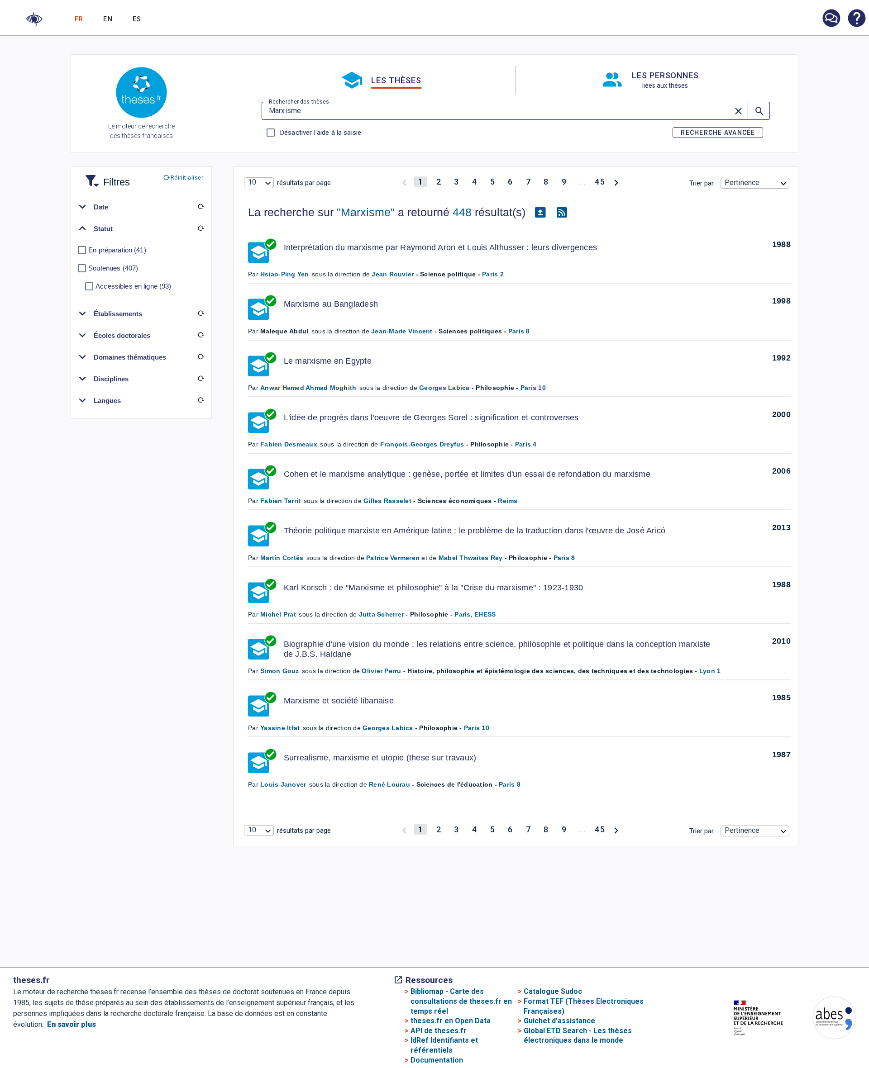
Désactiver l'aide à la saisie (320, 132)
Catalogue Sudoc (553, 991)
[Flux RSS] (562, 212)
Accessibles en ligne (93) (133, 286)
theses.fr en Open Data (451, 1020)
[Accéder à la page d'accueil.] (141, 94)
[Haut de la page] (825, 1044)
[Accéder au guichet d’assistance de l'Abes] (831, 19)
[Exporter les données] (540, 212)
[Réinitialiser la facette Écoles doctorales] (200, 335)
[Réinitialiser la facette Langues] (200, 400)
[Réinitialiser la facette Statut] (200, 228)
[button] (34, 19)
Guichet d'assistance (559, 1020)
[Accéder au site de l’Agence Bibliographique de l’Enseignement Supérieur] (825, 1019)
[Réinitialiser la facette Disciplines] (200, 378)
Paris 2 (493, 274)
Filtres (105, 176)
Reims (507, 500)
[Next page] (616, 181)
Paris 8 (519, 331)
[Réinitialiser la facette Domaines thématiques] (200, 357)
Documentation (437, 1060)
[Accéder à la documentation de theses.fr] (856, 19)
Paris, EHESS (475, 614)
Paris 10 (533, 387)
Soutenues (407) (113, 268)
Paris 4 (526, 444)
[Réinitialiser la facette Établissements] (200, 313)
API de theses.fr (439, 1030)
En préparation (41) (117, 250)
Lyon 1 (710, 670)
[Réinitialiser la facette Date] (200, 206)
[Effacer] (739, 111)
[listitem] (831, 18)
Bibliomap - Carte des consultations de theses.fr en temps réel (461, 1001)
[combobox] (258, 183)
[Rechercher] (758, 111)
